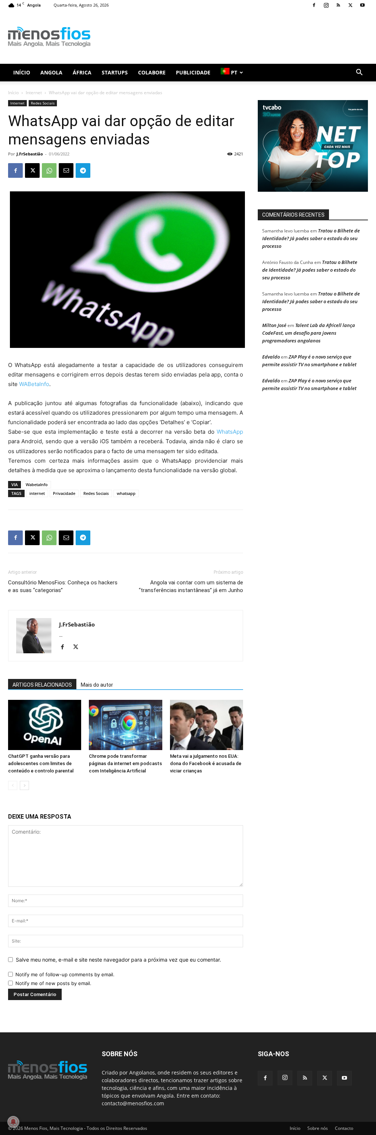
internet (37, 493)
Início (21, 72)
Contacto (344, 1128)
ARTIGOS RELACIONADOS (42, 685)
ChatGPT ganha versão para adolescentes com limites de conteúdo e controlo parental (40, 763)
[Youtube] (362, 5)
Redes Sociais (43, 103)
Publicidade (193, 72)
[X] (350, 5)
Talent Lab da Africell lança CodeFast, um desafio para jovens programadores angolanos (308, 333)
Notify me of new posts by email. (53, 983)
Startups (115, 72)
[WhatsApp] (49, 170)
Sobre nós (317, 1128)
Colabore (152, 72)
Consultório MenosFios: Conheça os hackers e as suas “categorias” (63, 586)
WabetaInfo (37, 484)
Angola (51, 72)
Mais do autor (97, 685)
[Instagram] (326, 5)
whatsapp (126, 493)
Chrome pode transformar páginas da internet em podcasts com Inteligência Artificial (125, 763)
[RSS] (338, 5)
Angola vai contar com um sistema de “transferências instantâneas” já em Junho (191, 586)
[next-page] (24, 785)
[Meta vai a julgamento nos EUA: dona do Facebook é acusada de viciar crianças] (206, 725)
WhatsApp (230, 431)
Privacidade (64, 493)
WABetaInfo (34, 384)
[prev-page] (12, 785)
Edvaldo (271, 356)
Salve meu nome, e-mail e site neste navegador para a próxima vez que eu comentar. (118, 959)
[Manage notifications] (13, 1122)
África (82, 72)
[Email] (66, 170)
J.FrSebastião (30, 154)
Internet (34, 92)
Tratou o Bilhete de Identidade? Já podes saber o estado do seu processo (311, 238)
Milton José (274, 325)
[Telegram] (83, 170)
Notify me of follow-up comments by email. (65, 974)
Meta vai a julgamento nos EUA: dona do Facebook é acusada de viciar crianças (205, 763)
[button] (359, 73)
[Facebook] (313, 5)
